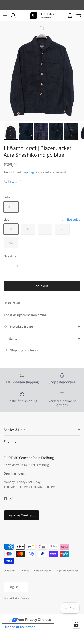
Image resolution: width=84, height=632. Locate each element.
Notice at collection (20, 627)
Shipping (28, 172)
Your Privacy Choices (34, 620)
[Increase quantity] (26, 266)
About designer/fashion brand (25, 315)
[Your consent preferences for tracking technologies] (76, 624)
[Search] (15, 15)
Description (12, 303)
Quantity (10, 256)
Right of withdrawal (67, 570)
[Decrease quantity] (8, 266)
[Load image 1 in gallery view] (42, 71)
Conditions (10, 570)
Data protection (42, 570)
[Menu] (5, 15)
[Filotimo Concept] (42, 15)
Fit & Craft (14, 182)
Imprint (25, 570)
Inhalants (10, 338)
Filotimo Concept (20, 598)
